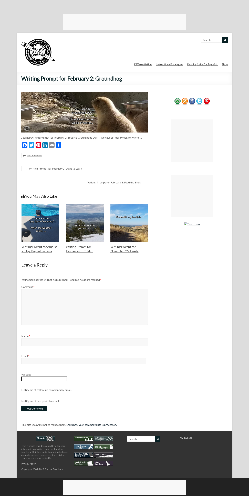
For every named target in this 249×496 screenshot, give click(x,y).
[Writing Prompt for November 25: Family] (129, 205)
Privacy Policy (28, 463)
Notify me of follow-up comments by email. (46, 389)
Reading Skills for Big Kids (202, 64)
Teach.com (193, 224)
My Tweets (186, 437)
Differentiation (143, 64)
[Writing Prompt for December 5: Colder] (85, 205)
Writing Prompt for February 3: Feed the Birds (115, 182)
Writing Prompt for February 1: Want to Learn (54, 168)
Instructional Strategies (169, 64)
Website (26, 374)
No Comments (34, 155)
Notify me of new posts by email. (40, 401)
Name (25, 336)
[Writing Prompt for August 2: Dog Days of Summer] (40, 205)
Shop (225, 64)
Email (25, 356)
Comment (28, 286)
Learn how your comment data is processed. (91, 424)
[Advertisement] (124, 22)
